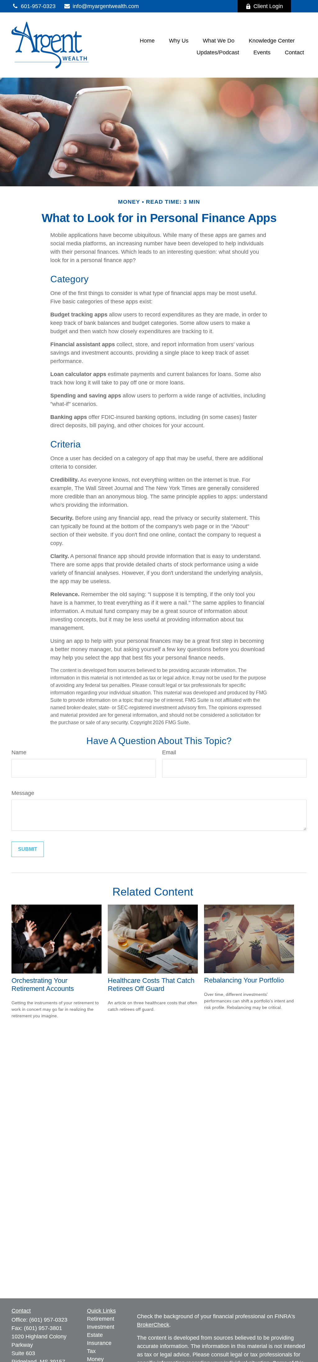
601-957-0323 (38, 6)
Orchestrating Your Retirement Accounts (42, 984)
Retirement (100, 1319)
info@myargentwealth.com (106, 6)
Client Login (268, 6)
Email (169, 752)
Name (18, 752)
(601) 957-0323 (48, 1320)
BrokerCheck (153, 1325)
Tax (91, 1351)
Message (22, 793)
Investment (100, 1327)
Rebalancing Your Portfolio (244, 980)
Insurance (99, 1343)
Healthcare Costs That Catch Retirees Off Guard (151, 984)
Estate (95, 1335)
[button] (147, 41)
